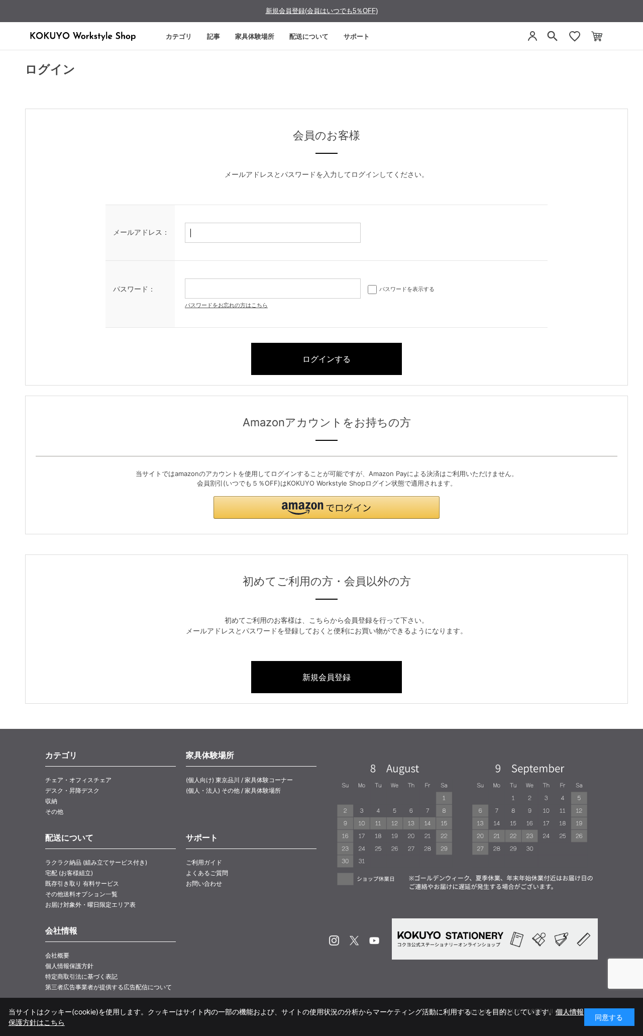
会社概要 (57, 955)
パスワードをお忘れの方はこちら (226, 305)
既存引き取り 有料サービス (82, 883)
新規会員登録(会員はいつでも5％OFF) (322, 11)
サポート (357, 36)
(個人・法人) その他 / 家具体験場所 (233, 790)
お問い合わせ (204, 883)
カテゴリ (179, 36)
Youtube (374, 940)
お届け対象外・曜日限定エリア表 (90, 904)
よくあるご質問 (207, 873)
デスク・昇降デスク (72, 790)
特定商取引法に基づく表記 (81, 976)
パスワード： (134, 289)
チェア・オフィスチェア (78, 780)
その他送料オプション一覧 (81, 894)
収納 (51, 801)
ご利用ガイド (204, 862)
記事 (213, 36)
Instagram (334, 940)
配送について (309, 36)
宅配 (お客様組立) (69, 873)
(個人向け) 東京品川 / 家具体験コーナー (239, 780)
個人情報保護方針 (69, 966)
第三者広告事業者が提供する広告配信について (108, 987)
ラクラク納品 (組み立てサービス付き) (96, 862)
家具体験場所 (254, 36)
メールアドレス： (141, 232)
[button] (326, 507)
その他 (54, 811)
